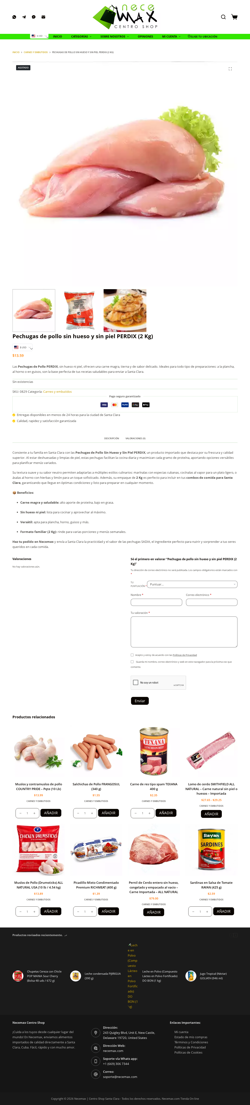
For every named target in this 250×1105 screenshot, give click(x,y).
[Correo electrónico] (43, 17)
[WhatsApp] (14, 17)
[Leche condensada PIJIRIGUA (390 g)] (75, 975)
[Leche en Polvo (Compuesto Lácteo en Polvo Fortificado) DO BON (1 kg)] (133, 976)
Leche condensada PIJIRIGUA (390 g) (103, 976)
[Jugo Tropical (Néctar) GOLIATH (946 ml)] (190, 975)
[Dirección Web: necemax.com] (95, 1048)
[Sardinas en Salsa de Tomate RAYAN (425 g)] (211, 850)
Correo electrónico (198, 595)
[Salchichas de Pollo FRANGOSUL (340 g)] (96, 751)
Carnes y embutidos (57, 391)
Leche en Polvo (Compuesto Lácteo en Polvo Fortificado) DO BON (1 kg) (159, 976)
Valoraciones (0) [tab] (135, 438)
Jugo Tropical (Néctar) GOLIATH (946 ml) (213, 976)
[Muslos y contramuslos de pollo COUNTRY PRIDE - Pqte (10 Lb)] (38, 751)
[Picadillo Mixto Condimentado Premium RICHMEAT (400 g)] (96, 850)
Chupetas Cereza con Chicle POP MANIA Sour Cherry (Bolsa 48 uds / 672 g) (44, 976)
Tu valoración (140, 613)
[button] (202, 36)
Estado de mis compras (190, 1037)
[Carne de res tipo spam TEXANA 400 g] (154, 751)
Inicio (57, 36)
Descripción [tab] (111, 438)
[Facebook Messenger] (34, 17)
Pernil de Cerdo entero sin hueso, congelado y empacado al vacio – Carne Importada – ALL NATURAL (154, 887)
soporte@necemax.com (120, 1077)
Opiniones (145, 36)
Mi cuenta (181, 1032)
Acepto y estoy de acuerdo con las (166, 655)
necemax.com (113, 1051)
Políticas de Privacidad (185, 655)
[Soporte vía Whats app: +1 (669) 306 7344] (95, 1061)
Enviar (140, 700)
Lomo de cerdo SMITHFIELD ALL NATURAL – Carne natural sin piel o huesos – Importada (211, 789)
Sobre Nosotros (112, 36)
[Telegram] (24, 17)
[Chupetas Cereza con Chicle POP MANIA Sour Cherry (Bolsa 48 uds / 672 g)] (17, 975)
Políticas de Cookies (188, 1052)
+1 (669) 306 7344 (116, 1064)
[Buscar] (223, 17)
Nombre (137, 595)
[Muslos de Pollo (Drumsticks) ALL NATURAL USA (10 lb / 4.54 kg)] (38, 850)
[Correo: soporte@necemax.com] (95, 1074)
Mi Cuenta (169, 36)
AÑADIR (51, 812)
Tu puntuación (139, 584)
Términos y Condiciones (191, 1042)
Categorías (79, 36)
